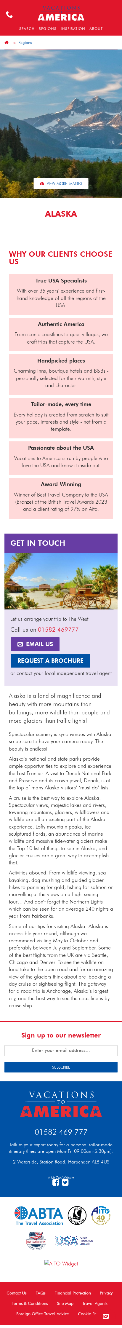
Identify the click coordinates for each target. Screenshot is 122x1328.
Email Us (38, 644)
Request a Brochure (50, 660)
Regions (25, 42)
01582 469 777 (61, 1132)
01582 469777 (58, 629)
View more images (64, 183)
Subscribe (61, 1067)
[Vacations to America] (61, 1103)
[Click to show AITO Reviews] (61, 1263)
